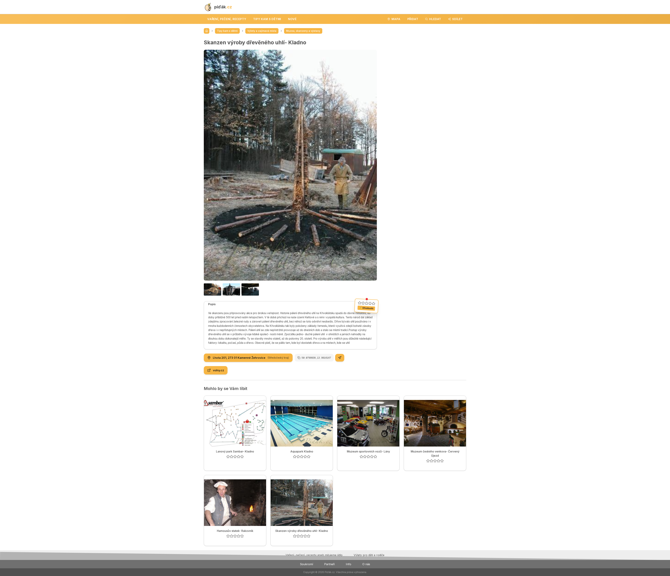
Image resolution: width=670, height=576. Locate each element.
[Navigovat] (339, 358)
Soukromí (306, 564)
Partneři (329, 564)
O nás (366, 564)
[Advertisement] (424, 63)
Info (348, 564)
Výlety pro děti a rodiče (369, 555)
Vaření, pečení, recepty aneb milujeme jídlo (314, 555)
